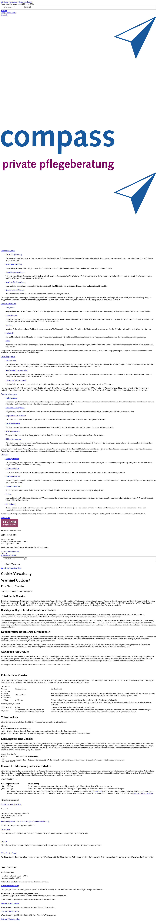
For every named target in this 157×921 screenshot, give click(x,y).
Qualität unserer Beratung (15, 290)
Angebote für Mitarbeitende (16, 416)
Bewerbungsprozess (13, 431)
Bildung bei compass (13, 439)
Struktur (8, 494)
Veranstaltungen (11, 315)
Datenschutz (5, 829)
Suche (27, 7)
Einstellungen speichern (10, 800)
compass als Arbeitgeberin (15, 408)
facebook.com (97, 791)
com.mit (4, 11)
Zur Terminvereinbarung (10, 551)
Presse (8, 341)
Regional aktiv (11, 360)
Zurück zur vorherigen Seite (11, 568)
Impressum (11, 821)
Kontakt (4, 821)
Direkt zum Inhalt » (26, 2)
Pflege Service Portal (8, 13)
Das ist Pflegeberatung (14, 254)
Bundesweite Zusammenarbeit (16, 370)
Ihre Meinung (10, 504)
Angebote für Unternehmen (16, 282)
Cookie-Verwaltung (23, 821)
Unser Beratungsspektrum (15, 272)
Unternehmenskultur (13, 476)
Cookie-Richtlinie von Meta (142, 793)
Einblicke (9, 325)
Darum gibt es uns (12, 459)
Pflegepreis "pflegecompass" (16, 380)
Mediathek (9, 333)
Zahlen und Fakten (12, 469)
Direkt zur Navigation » (9, 2)
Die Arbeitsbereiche (13, 423)
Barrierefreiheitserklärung (39, 821)
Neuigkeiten (10, 307)
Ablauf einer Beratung (14, 264)
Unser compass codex (13, 486)
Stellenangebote (11, 398)
